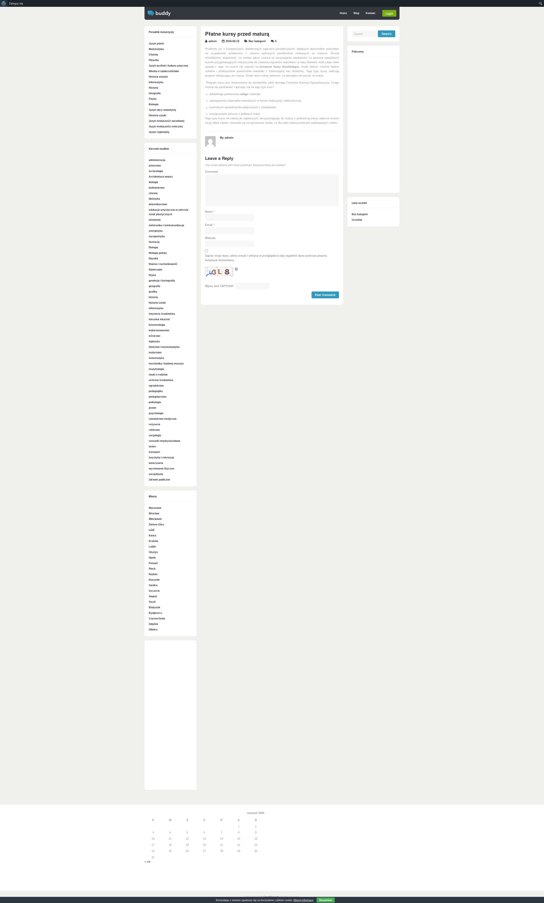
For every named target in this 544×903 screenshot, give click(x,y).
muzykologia (156, 369)
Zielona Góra (156, 524)
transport (154, 452)
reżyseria (154, 424)
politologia (155, 402)
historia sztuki (157, 302)
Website (210, 238)
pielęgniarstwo (157, 396)
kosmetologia (157, 324)
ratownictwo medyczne (163, 418)
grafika (153, 291)
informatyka (156, 308)
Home (343, 13)
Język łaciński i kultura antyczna (168, 65)
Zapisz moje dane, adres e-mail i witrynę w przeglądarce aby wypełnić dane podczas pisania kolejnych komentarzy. (266, 258)
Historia (153, 87)
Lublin (152, 546)
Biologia (154, 104)
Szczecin (154, 590)
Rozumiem (325, 900)
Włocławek (155, 519)
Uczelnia (357, 219)
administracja (157, 160)
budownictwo (156, 187)
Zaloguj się (16, 3)
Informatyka (156, 82)
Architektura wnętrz (161, 176)
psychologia (156, 413)
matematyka (156, 358)
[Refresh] (236, 269)
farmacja (154, 241)
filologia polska (158, 253)
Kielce (152, 535)
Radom (153, 574)
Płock (152, 568)
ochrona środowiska (161, 380)
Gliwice (153, 629)
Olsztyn (153, 552)
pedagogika (156, 391)
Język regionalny (159, 132)
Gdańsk (153, 624)
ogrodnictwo (156, 385)
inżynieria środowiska (162, 313)
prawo (152, 407)
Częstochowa (157, 618)
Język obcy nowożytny (162, 109)
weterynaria (156, 463)
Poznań (153, 563)
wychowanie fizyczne (161, 468)
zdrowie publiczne (159, 479)
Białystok (154, 607)
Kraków (153, 541)
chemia (153, 193)
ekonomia (155, 219)
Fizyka (153, 98)
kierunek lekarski (159, 319)
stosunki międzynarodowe (164, 440)
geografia (154, 286)
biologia (153, 182)
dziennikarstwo (158, 204)
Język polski (156, 43)
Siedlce (153, 585)
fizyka (152, 275)
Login (389, 13)
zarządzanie (156, 474)
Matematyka (156, 49)
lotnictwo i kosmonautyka (164, 347)
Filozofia (154, 60)
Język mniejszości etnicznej (166, 126)
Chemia (153, 54)
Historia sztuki (157, 115)
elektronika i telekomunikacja (166, 225)
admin (212, 41)
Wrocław (154, 513)
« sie (147, 861)
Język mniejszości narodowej (166, 120)
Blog (356, 13)
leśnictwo (154, 335)
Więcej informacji (303, 900)
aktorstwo (155, 165)
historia (153, 297)
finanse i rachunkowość (163, 264)
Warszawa (155, 507)
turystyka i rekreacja (161, 457)
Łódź (151, 530)
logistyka (154, 341)
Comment (211, 171)
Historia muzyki (158, 76)
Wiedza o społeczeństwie (164, 71)
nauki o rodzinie (158, 374)
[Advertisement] (170, 717)
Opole (152, 557)
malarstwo (155, 352)
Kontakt (370, 13)
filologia (153, 247)
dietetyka (154, 198)
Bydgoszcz (155, 612)
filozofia (153, 258)
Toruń (152, 601)
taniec (152, 446)
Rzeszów (154, 579)
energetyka (156, 230)
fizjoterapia (155, 269)
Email (209, 224)
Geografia (155, 93)
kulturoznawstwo (159, 330)
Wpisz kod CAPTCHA (219, 286)
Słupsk (153, 596)
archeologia (156, 171)
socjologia (155, 435)
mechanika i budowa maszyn (166, 363)
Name (208, 211)
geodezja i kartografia (162, 280)
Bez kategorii (257, 41)
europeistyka (157, 236)
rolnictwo (154, 429)
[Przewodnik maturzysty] (159, 15)
